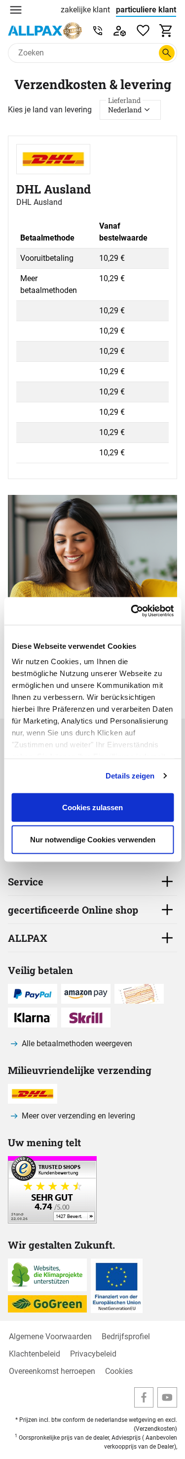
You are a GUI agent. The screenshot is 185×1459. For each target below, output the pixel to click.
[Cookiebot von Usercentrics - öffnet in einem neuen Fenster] (132, 611)
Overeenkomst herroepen (52, 1371)
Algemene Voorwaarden (50, 1336)
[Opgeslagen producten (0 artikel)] (143, 30)
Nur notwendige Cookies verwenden (92, 839)
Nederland (125, 107)
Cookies (119, 1371)
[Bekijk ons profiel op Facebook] (144, 1397)
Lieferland (124, 100)
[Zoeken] (167, 53)
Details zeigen (130, 776)
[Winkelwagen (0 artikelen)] (166, 30)
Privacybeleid (93, 1354)
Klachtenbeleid (34, 1354)
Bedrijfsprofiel (126, 1336)
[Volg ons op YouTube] (167, 1397)
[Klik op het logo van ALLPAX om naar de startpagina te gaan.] (45, 30)
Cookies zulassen (92, 807)
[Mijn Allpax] (119, 30)
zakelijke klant (85, 9)
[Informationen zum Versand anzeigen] (52, 1220)
